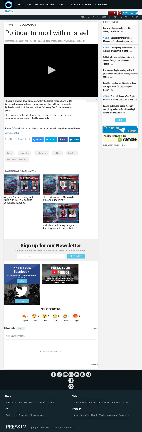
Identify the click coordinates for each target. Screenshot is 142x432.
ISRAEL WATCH (27, 24)
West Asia (17, 402)
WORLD (21, 4)
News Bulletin (80, 402)
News (10, 24)
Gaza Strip (24, 153)
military (57, 153)
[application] (51, 70)
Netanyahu (41, 153)
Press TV (77, 409)
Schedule (23, 415)
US (25, 402)
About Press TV (81, 415)
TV (6, 409)
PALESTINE (50, 4)
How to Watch (98, 415)
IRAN (29, 4)
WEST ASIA (39, 4)
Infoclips (116, 402)
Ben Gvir (72, 153)
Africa (51, 402)
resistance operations (16, 159)
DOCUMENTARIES (102, 4)
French (126, 12)
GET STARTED (76, 256)
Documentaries (37, 415)
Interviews (104, 402)
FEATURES (61, 4)
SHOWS (88, 4)
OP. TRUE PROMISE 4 (75, 4)
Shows (125, 402)
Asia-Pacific (40, 402)
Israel (9, 153)
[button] (51, 70)
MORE (120, 120)
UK (30, 402)
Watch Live (11, 415)
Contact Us (124, 415)
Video (75, 396)
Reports (93, 402)
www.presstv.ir (12, 133)
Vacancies (112, 415)
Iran (8, 402)
